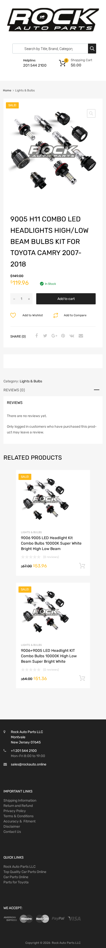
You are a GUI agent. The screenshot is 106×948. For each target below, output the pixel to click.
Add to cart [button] (82, 566)
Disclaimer (11, 826)
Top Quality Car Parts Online (24, 872)
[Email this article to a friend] (80, 336)
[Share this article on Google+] (53, 336)
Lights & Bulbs (31, 381)
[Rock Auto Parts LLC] (53, 30)
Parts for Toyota (16, 882)
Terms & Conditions (18, 816)
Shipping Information (19, 800)
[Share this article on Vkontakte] (71, 336)
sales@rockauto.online (28, 764)
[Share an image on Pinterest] (62, 336)
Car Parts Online (15, 877)
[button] (91, 113)
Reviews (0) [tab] (14, 390)
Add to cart (66, 299)
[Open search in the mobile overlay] (53, 48)
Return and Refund (18, 806)
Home (7, 90)
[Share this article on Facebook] (36, 336)
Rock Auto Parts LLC (19, 867)
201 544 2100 (35, 65)
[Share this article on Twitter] (44, 336)
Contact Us (12, 832)
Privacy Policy (14, 811)
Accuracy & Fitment (19, 821)
